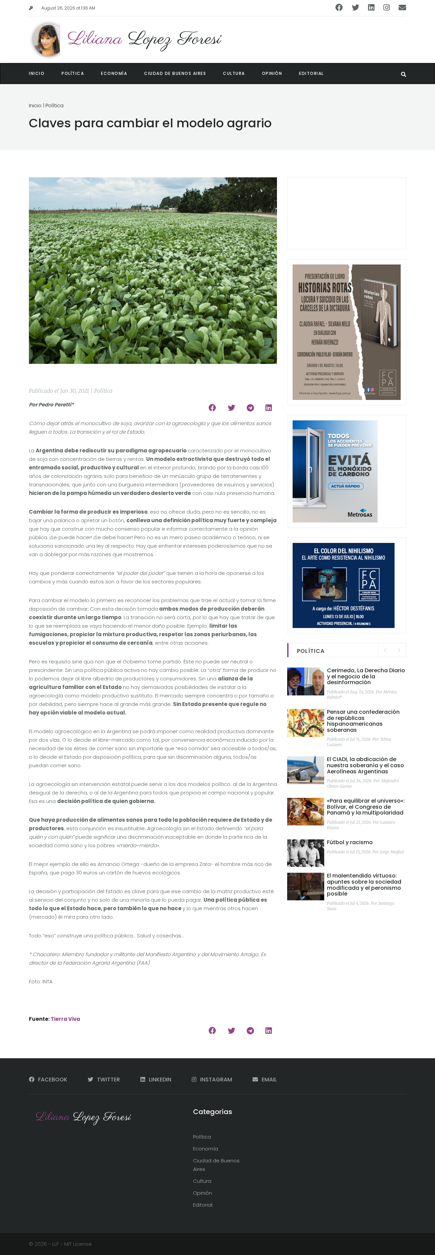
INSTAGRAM (216, 1079)
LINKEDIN (160, 1079)
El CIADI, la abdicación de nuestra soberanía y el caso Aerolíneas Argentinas (365, 765)
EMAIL (268, 1079)
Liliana (144, 39)
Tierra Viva (65, 1019)
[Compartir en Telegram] (250, 408)
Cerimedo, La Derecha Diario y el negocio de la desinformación (366, 676)
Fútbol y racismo (350, 842)
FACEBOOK (53, 1079)
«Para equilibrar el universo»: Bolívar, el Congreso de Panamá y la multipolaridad (366, 807)
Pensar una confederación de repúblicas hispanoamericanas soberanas (363, 721)
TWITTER (108, 1079)
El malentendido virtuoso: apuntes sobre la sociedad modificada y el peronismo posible (364, 885)
